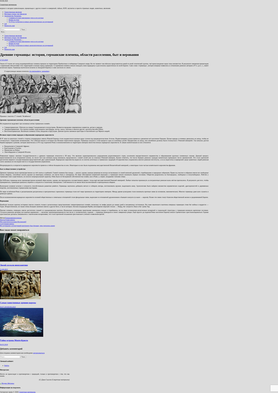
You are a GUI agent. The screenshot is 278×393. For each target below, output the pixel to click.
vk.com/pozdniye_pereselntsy (39, 71)
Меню (3, 32)
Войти (6, 366)
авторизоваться (38, 353)
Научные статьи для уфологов (15, 14)
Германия (8, 218)
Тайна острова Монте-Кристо (14, 340)
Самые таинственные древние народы (18, 303)
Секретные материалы (8, 5)
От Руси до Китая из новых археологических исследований (31, 22)
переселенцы (17, 218)
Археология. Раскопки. (13, 16)
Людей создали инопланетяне (14, 265)
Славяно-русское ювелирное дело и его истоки (26, 18)
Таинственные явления (13, 12)
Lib (5, 24)
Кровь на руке (14, 20)
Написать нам (9, 26)
